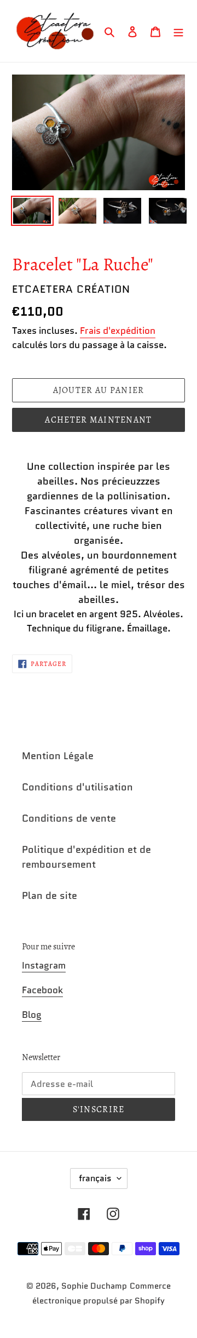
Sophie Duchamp (94, 1286)
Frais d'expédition (117, 330)
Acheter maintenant (98, 420)
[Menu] (178, 31)
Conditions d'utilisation (77, 787)
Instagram (44, 965)
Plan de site (49, 896)
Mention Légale (58, 756)
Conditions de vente (69, 818)
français (95, 1178)
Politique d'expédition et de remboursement (86, 857)
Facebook (42, 990)
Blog (32, 1014)
